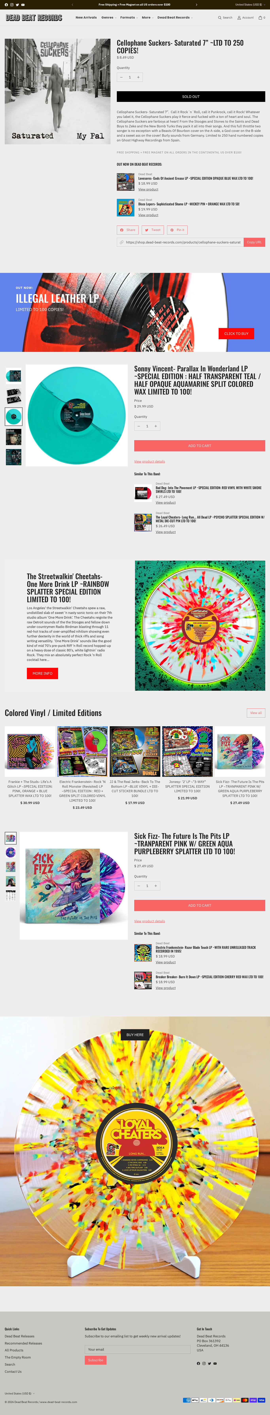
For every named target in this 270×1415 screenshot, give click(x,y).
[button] (108, 17)
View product (148, 189)
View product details (149, 461)
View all (256, 713)
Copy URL (254, 242)
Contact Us (13, 1371)
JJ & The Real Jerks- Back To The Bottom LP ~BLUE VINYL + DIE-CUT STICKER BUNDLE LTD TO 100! (135, 789)
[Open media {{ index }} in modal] (57, 91)
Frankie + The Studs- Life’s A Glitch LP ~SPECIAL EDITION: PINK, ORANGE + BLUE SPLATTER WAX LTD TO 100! (30, 789)
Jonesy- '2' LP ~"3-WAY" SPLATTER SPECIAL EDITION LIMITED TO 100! (187, 786)
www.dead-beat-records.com (58, 1402)
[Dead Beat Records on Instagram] (12, 5)
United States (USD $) (248, 4)
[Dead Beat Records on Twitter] (17, 5)
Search (10, 1364)
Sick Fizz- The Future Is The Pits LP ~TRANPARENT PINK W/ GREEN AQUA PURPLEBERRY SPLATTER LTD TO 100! (240, 789)
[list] (57, 91)
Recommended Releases (23, 1343)
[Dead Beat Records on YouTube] (23, 5)
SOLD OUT (191, 96)
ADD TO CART (199, 445)
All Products (14, 1350)
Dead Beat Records (26, 1402)
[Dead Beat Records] (34, 17)
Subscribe (95, 1360)
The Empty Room (18, 1357)
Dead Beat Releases (19, 1336)
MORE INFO (42, 673)
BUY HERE (135, 1034)
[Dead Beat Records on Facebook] (6, 5)
